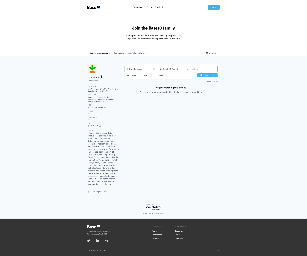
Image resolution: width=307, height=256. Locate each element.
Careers (155, 238)
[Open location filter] (214, 69)
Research (179, 231)
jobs (118, 53)
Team (149, 7)
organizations (99, 53)
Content (159, 7)
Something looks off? (98, 192)
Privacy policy (148, 213)
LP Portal (179, 238)
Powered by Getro (213, 81)
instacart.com (93, 80)
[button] (132, 75)
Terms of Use (214, 250)
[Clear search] (154, 69)
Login (213, 7)
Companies (138, 7)
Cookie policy (159, 213)
